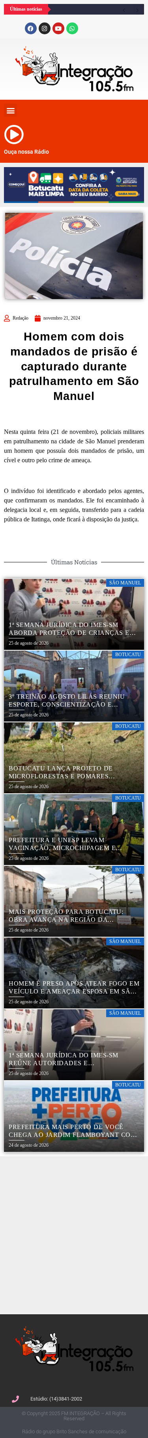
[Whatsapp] (72, 28)
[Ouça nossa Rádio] (14, 134)
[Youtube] (58, 28)
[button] (10, 110)
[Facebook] (31, 28)
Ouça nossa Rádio (26, 152)
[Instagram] (45, 28)
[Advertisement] (74, 1234)
